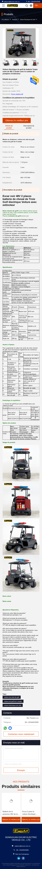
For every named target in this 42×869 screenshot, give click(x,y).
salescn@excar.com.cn (12, 1)
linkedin (18, 858)
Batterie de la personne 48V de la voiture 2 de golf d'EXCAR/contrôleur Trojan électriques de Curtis (11, 813)
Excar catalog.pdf (17, 94)
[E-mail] (10, 728)
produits (14, 19)
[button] (38, 63)
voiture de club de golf (11, 697)
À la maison (5, 19)
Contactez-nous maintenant (21, 734)
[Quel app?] (5, 728)
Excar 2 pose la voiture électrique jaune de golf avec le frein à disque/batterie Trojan (30, 813)
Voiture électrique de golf (27, 19)
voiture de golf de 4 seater (13, 701)
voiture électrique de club (12, 705)
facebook (23, 858)
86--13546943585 (34, 1)
